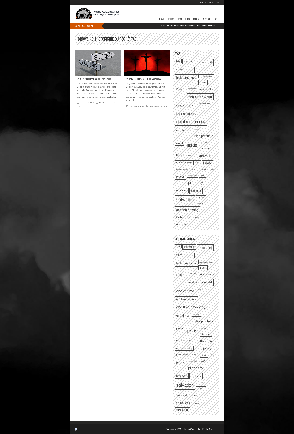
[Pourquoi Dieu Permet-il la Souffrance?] (147, 63)
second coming (187, 210)
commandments (206, 76)
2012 (178, 61)
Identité (102, 103)
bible (190, 70)
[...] (115, 97)
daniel (203, 82)
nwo (197, 162)
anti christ (189, 61)
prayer (180, 176)
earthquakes (207, 89)
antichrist (205, 62)
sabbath (196, 190)
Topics (171, 19)
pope (204, 170)
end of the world (200, 97)
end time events (204, 104)
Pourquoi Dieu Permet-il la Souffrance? (144, 79)
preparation (192, 176)
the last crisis (183, 217)
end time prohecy (186, 113)
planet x (195, 169)
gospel (179, 143)
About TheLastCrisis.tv (188, 19)
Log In (216, 19)
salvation (185, 199)
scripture (201, 203)
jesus (192, 145)
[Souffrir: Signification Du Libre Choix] (98, 63)
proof (203, 176)
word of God (182, 224)
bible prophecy (186, 77)
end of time (185, 105)
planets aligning (182, 169)
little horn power (184, 155)
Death (180, 89)
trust (197, 217)
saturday (201, 197)
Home (161, 19)
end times (183, 130)
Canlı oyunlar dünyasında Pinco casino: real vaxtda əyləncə (175, 26)
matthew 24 (204, 155)
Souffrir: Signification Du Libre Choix (94, 79)
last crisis (204, 143)
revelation (181, 190)
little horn (205, 149)
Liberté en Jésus (160, 106)
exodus (196, 129)
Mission (206, 19)
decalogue (192, 88)
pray (212, 169)
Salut (107, 103)
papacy (207, 163)
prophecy (195, 183)
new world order (184, 163)
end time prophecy (190, 122)
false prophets (203, 136)
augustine (179, 69)
